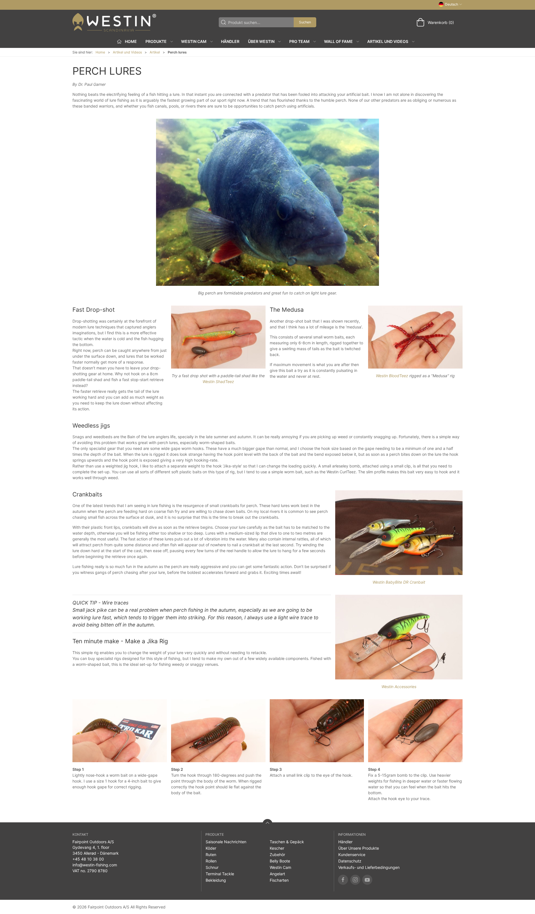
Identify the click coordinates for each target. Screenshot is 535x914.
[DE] (114, 22)
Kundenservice (351, 854)
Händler (230, 41)
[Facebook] (343, 880)
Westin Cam (280, 867)
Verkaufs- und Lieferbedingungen (369, 867)
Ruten (211, 854)
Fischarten (279, 880)
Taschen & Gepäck (287, 841)
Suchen (305, 22)
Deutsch (451, 4)
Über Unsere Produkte (358, 848)
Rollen (211, 861)
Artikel (155, 52)
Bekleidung (216, 880)
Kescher (277, 848)
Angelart (277, 873)
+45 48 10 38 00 (88, 859)
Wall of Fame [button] (338, 41)
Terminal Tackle (220, 873)
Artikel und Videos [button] (387, 41)
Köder (211, 848)
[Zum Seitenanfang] (267, 824)
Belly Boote (280, 861)
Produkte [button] (156, 41)
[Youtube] (367, 880)
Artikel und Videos (127, 52)
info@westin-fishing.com (94, 864)
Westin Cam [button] (193, 41)
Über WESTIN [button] (261, 41)
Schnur (212, 867)
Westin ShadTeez (218, 381)
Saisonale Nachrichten (226, 841)
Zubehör (277, 854)
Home (100, 52)
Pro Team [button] (299, 41)
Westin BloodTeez (392, 375)
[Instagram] (355, 880)
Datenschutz (349, 861)
